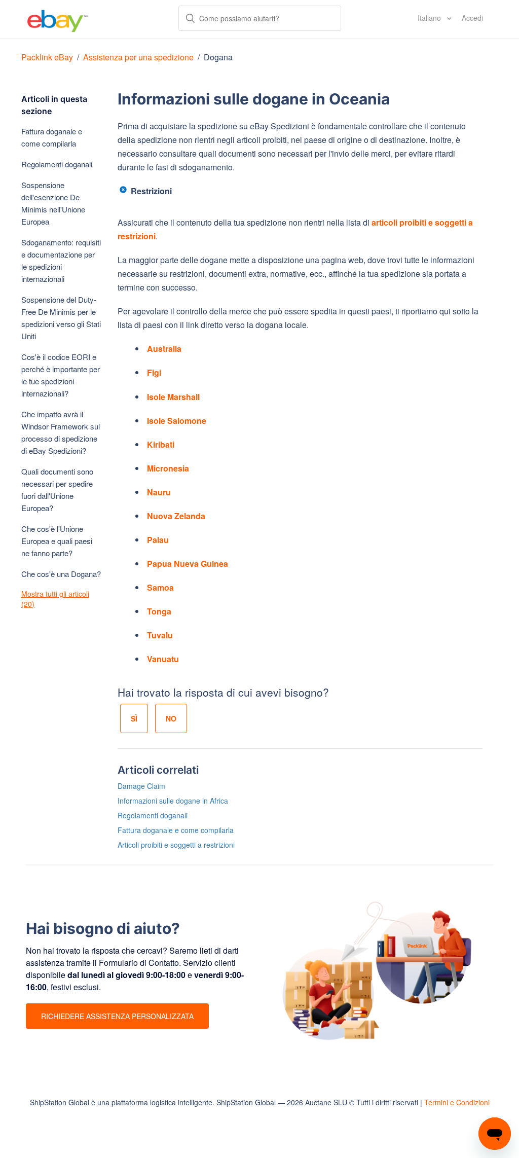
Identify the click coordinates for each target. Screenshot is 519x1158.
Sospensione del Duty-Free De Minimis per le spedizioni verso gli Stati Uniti (61, 317)
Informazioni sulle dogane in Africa (173, 800)
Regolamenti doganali (56, 164)
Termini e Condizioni (457, 1102)
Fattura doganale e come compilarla (51, 137)
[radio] (134, 718)
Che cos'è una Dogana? (61, 573)
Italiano (430, 18)
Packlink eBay (47, 57)
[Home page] (57, 19)
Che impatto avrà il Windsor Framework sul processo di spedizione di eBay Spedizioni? (60, 432)
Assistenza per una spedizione (138, 57)
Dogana (218, 57)
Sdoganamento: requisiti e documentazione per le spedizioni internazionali (61, 260)
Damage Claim (141, 786)
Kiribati (160, 444)
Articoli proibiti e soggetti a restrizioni (176, 845)
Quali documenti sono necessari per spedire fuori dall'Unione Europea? (57, 489)
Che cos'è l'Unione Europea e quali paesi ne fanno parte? (56, 540)
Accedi (472, 18)
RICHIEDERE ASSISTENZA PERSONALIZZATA (117, 1016)
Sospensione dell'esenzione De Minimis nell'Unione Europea (53, 203)
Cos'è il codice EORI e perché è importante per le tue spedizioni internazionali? (60, 375)
